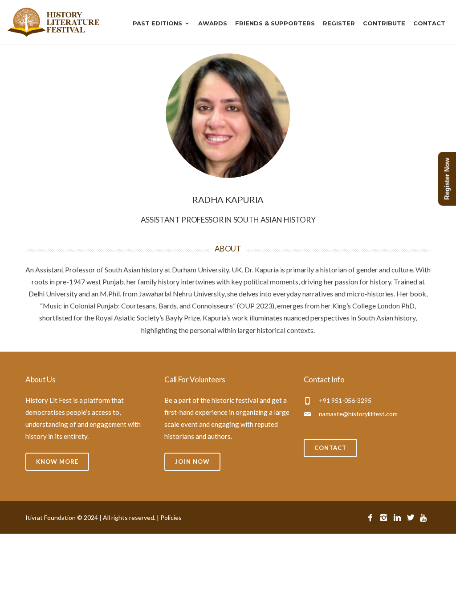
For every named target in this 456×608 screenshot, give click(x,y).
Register (339, 23)
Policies (171, 517)
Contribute (384, 23)
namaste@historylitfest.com (358, 413)
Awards (212, 23)
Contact (429, 23)
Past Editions (157, 23)
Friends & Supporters (275, 23)
